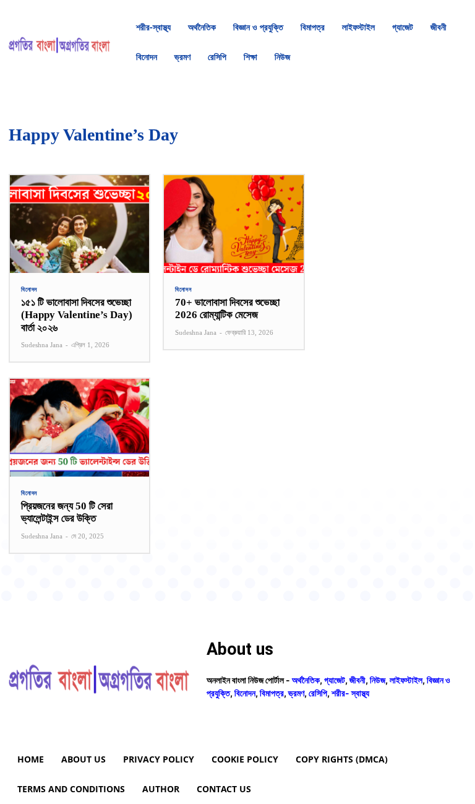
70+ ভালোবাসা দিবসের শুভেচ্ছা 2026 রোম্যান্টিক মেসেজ (227, 308)
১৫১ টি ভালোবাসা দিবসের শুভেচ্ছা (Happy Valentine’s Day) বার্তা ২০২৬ (76, 315)
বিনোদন (29, 290)
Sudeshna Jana (41, 344)
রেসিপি (318, 693)
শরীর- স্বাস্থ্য (350, 693)
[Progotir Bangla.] (59, 42)
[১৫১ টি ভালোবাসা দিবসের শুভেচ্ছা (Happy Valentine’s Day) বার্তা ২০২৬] (79, 224)
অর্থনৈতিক (306, 680)
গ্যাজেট (334, 680)
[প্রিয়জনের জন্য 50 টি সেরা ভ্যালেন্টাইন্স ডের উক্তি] (79, 428)
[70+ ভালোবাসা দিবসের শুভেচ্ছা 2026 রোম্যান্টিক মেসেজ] (233, 224)
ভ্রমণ (296, 693)
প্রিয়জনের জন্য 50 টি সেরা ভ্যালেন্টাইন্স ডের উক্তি (67, 512)
